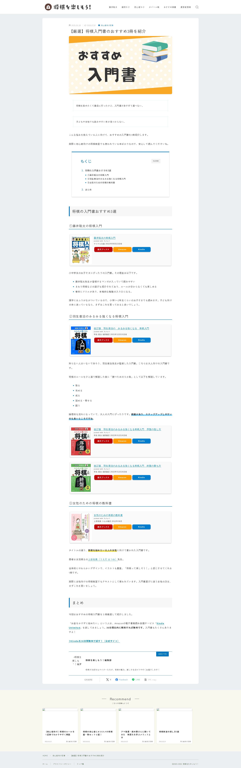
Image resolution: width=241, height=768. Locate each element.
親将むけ (126, 7)
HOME (45, 755)
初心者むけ (139, 7)
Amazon (122, 249)
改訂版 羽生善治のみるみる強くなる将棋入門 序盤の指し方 (127, 429)
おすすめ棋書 (170, 7)
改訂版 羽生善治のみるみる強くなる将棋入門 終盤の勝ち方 (127, 466)
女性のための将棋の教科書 (108, 515)
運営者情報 (186, 7)
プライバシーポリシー (62, 764)
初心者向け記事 (107, 25)
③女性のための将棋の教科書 (101, 182)
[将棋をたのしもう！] (68, 7)
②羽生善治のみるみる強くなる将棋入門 (107, 178)
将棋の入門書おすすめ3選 (98, 170)
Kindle (141, 249)
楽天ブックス (103, 249)
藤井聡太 (113, 7)
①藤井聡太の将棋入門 (98, 175)
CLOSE (156, 161)
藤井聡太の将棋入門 (104, 238)
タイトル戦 (154, 7)
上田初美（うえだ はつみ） (103, 559)
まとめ (88, 189)
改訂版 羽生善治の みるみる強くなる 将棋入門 (121, 328)
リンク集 (80, 764)
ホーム (45, 764)
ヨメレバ (107, 241)
